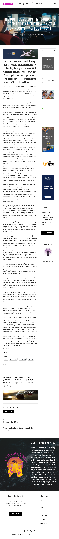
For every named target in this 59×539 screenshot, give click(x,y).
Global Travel (43, 511)
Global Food (43, 507)
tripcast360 (40, 35)
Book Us (43, 527)
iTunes (45, 259)
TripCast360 (6, 352)
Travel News (8, 411)
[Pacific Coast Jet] (20, 53)
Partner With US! (41, 3)
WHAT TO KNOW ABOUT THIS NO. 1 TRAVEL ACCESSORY (30, 377)
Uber (45, 35)
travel (35, 35)
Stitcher (50, 259)
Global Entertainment (43, 503)
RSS (52, 261)
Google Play (46, 261)
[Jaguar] (20, 394)
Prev (5, 420)
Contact (43, 519)
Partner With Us (43, 523)
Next (4, 426)
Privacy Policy (43, 534)
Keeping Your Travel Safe (10, 422)
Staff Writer (19, 35)
